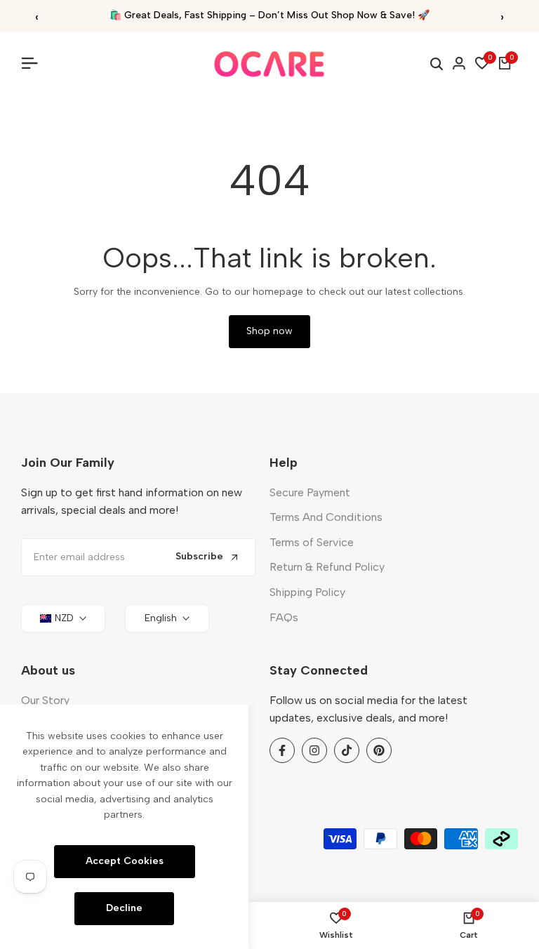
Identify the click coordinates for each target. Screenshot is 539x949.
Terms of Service (312, 542)
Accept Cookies (125, 861)
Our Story (45, 700)
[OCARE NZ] (269, 63)
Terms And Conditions (326, 517)
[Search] (436, 64)
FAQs (284, 617)
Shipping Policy (307, 592)
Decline (124, 908)
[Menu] (35, 63)
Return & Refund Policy (327, 566)
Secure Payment (310, 492)
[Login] (459, 63)
